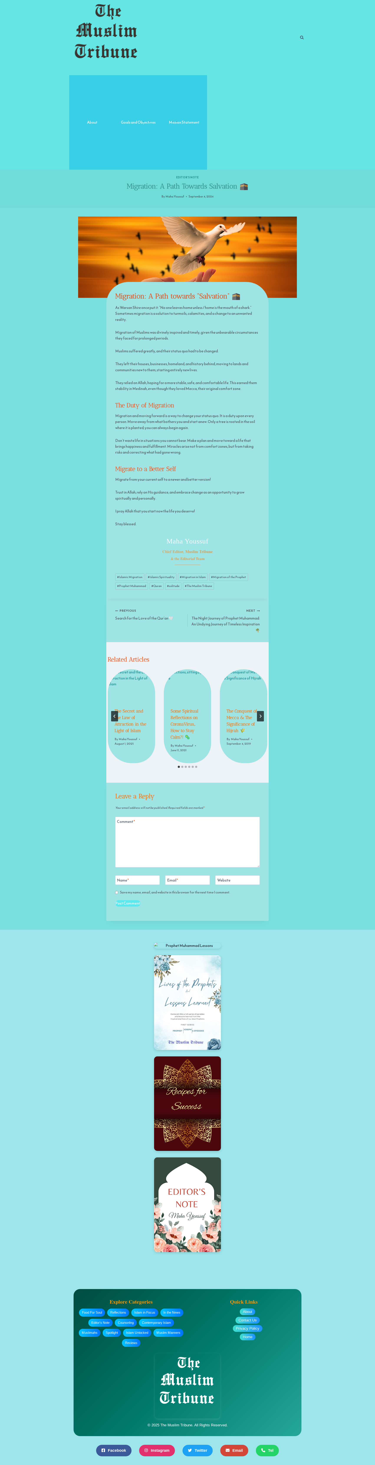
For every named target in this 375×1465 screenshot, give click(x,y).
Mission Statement (184, 122)
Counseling (126, 1322)
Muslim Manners (168, 1332)
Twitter (200, 1450)
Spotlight (112, 1332)
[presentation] (131, 685)
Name (123, 880)
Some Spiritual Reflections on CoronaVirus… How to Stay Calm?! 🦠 (184, 724)
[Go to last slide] (114, 716)
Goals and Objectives (138, 122)
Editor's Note (187, 177)
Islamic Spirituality (161, 577)
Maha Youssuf (175, 196)
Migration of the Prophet (228, 577)
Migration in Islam (193, 577)
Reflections (118, 1312)
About (92, 122)
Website (223, 880)
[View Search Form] (302, 37)
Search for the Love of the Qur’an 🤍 (144, 614)
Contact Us (247, 1320)
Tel (270, 1450)
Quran (156, 586)
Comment (126, 821)
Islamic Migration (129, 577)
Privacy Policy (247, 1328)
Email (172, 880)
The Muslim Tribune (198, 586)
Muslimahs (89, 1332)
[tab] (179, 767)
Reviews (131, 1343)
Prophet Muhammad (131, 586)
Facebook (116, 1450)
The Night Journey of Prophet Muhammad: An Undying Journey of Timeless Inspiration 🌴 (225, 620)
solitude (173, 586)
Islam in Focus (144, 1312)
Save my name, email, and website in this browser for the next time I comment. (175, 892)
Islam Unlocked (137, 1332)
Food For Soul (92, 1312)
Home (247, 1337)
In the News (171, 1312)
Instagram (159, 1450)
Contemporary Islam (156, 1322)
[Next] (260, 716)
